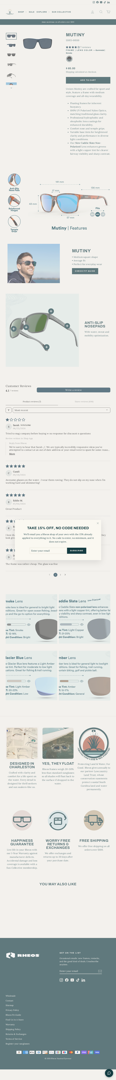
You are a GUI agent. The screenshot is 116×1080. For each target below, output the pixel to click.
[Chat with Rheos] (109, 1073)
